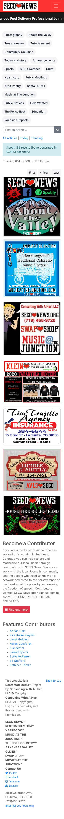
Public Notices (14, 103)
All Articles (10, 138)
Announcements (44, 60)
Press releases (14, 43)
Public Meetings (36, 77)
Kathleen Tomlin (20, 665)
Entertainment (40, 43)
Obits (49, 69)
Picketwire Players (22, 635)
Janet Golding (19, 639)
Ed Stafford (17, 660)
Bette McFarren (20, 656)
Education (38, 111)
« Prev (44, 172)
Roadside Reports (16, 120)
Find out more (18, 609)
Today (24, 138)
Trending (37, 138)
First (32, 172)
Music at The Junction (19, 94)
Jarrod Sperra (19, 652)
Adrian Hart (17, 631)
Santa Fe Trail (36, 86)
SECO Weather (30, 69)
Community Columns (18, 52)
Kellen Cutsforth (20, 643)
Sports (9, 69)
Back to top (53, 680)
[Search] (57, 129)
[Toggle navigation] (56, 6)
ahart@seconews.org (19, 805)
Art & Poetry (12, 86)
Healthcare (11, 77)
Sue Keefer (17, 648)
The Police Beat (14, 111)
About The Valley (39, 35)
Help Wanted (39, 103)
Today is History (15, 60)
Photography (13, 35)
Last (56, 172)
